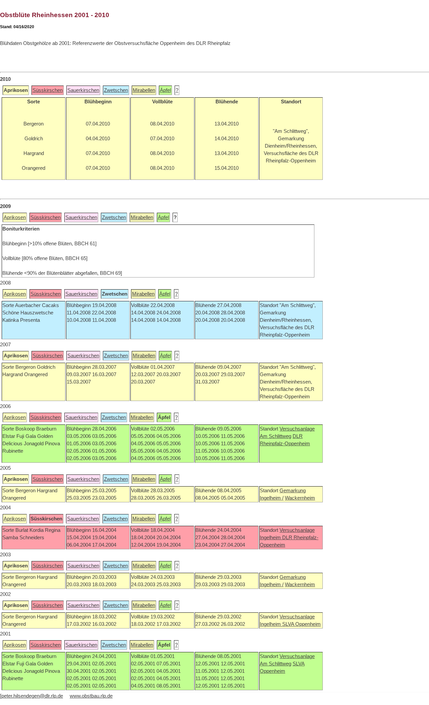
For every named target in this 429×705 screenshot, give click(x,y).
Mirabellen (144, 90)
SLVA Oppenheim (301, 624)
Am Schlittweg (275, 436)
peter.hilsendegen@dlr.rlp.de (32, 696)
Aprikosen (15, 217)
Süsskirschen (48, 90)
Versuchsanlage (297, 429)
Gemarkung (293, 490)
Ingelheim (271, 537)
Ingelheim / (272, 498)
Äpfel (165, 90)
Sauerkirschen (83, 90)
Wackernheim (300, 498)
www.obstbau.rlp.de (91, 696)
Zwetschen (116, 90)
